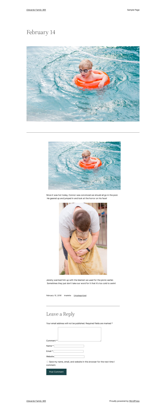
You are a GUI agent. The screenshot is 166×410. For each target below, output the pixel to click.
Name (50, 346)
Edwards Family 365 (36, 10)
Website (50, 356)
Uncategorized (80, 295)
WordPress (134, 401)
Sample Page (133, 10)
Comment (51, 340)
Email (49, 351)
